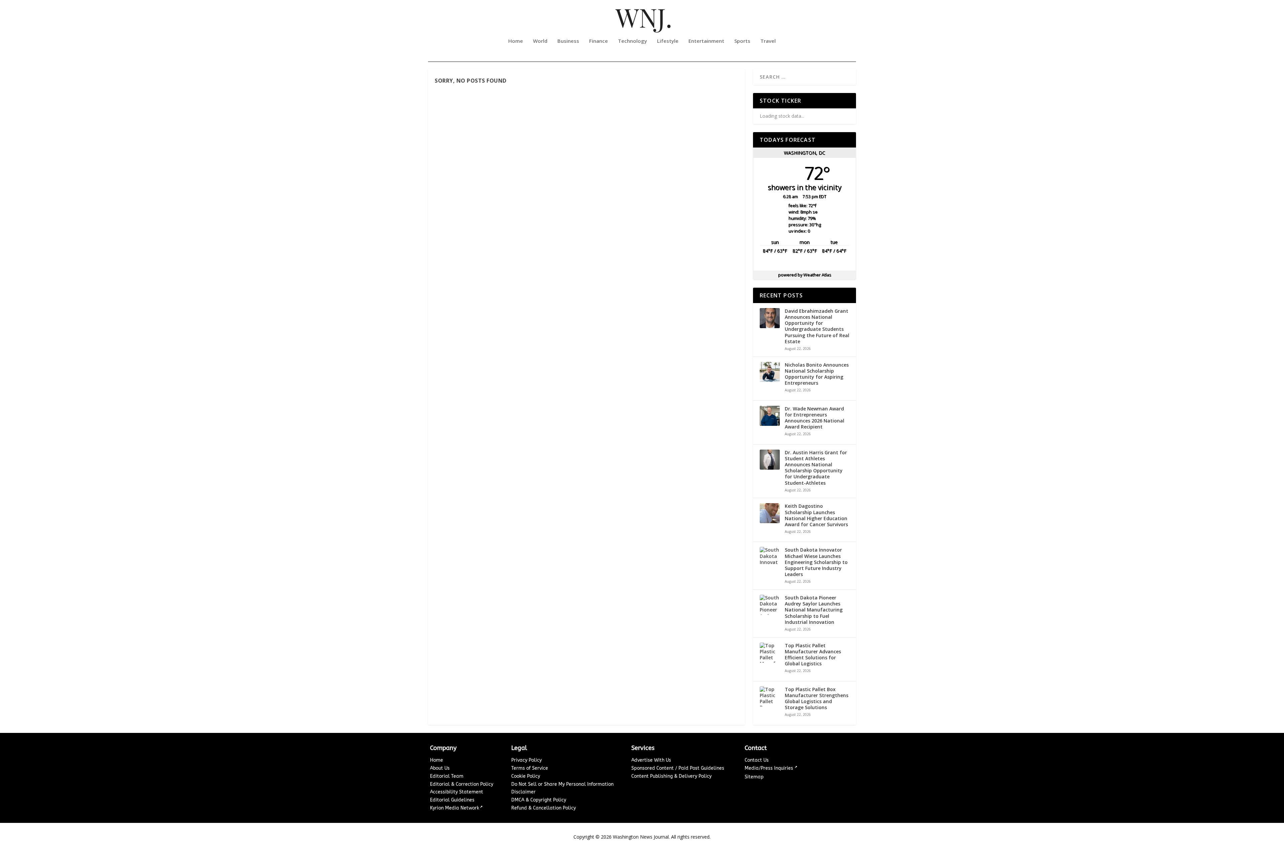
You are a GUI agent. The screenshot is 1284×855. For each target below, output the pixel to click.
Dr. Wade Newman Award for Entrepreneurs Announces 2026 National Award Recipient (814, 418)
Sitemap (754, 777)
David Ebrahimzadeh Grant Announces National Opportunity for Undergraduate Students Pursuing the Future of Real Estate (817, 326)
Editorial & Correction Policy (461, 784)
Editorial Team (446, 776)
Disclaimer (523, 792)
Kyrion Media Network (454, 808)
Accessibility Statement (456, 792)
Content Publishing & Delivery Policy (671, 776)
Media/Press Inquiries (769, 768)
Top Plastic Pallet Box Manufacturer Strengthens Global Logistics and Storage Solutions (816, 698)
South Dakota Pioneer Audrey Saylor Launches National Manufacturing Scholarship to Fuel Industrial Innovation (814, 610)
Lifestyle (667, 41)
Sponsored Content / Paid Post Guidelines (677, 768)
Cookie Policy (525, 776)
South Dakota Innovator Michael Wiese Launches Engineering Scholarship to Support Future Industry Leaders (816, 562)
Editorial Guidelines (452, 800)
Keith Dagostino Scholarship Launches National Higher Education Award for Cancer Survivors (816, 515)
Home (515, 41)
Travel (768, 41)
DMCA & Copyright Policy (538, 800)
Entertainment (706, 41)
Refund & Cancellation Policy (543, 808)
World (540, 41)
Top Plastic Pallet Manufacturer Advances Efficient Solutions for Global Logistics (813, 655)
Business (568, 41)
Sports (742, 41)
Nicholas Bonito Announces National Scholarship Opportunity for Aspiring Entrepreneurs (817, 374)
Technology (632, 41)
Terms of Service (529, 768)
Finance (598, 41)
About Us (440, 768)
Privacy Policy (526, 760)
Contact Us (757, 760)
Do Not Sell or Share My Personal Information (562, 784)
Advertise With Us (651, 760)
